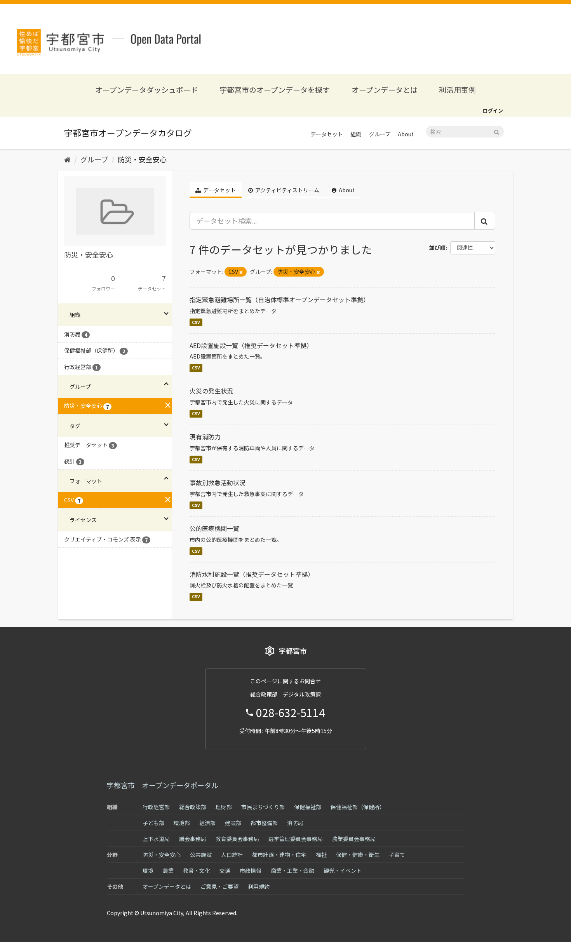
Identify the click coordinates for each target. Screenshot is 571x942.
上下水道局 (156, 839)
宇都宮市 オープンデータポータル (162, 785)
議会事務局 (192, 839)
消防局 (295, 823)
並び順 (437, 247)
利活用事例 (457, 89)
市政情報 (250, 870)
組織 (355, 134)
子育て (397, 854)
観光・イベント (343, 870)
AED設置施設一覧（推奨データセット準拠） (251, 345)
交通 (224, 870)
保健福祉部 (307, 807)
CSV (196, 322)
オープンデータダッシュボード (146, 89)
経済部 (207, 823)
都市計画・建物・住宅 (279, 854)
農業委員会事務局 (354, 839)
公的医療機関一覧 (214, 528)
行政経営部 (156, 807)
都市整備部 (264, 823)
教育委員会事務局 (237, 839)
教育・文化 (196, 870)
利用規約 (259, 886)
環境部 (182, 823)
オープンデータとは (385, 89)
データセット (326, 134)
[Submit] (496, 131)
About (406, 134)
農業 (168, 870)
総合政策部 (192, 807)
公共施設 (201, 854)
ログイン (493, 110)
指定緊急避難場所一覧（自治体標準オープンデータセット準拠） (279, 299)
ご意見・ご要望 (219, 886)
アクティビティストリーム (286, 190)
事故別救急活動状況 (217, 482)
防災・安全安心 (142, 159)
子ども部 (153, 823)
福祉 (321, 854)
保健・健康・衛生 (358, 854)
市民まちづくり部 (263, 807)
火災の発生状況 (211, 390)
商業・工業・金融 (292, 870)
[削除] (241, 272)
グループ (379, 134)
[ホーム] (67, 159)
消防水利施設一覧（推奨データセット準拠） (252, 574)
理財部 (224, 807)
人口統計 (232, 854)
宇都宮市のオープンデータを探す (274, 89)
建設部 (233, 823)
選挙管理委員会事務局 (295, 839)
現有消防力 (205, 436)
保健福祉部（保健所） (358, 807)
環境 (148, 870)
